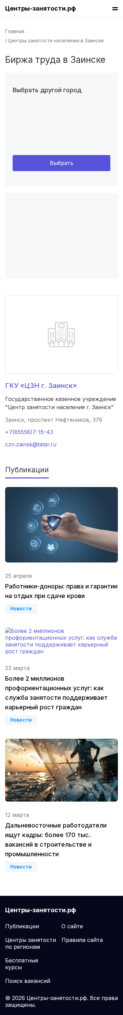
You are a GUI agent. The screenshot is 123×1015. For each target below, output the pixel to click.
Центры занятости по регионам (30, 943)
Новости (21, 608)
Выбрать (61, 162)
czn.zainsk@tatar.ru (30, 444)
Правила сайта (82, 939)
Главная (14, 31)
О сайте (72, 926)
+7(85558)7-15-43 (29, 432)
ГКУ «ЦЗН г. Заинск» (41, 385)
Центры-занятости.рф (40, 8)
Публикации (22, 926)
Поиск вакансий (27, 980)
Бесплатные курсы (21, 964)
